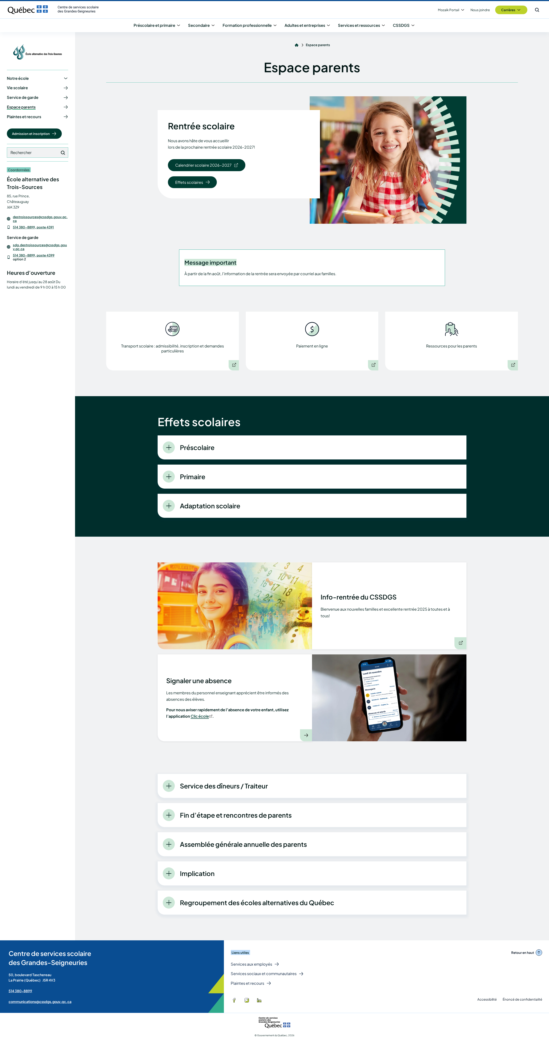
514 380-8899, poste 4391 (33, 227)
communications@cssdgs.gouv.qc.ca (40, 1001)
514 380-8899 (20, 991)
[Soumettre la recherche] (62, 152)
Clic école (201, 716)
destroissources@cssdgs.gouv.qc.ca (40, 219)
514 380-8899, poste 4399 (33, 255)
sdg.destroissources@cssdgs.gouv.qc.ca (40, 247)
